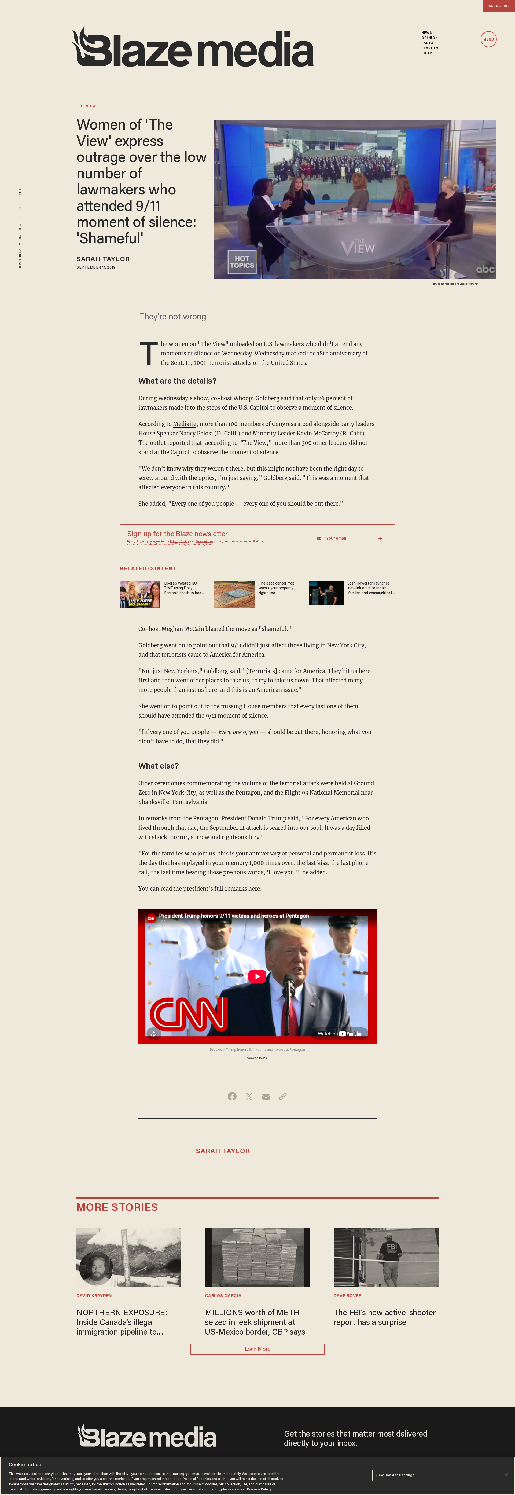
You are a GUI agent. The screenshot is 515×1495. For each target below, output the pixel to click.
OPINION (429, 38)
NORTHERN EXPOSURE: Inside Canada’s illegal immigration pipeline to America (121, 1323)
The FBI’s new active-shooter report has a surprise (385, 1318)
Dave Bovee (347, 1296)
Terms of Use (204, 541)
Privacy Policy (179, 541)
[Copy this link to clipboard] (282, 1096)
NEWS (426, 33)
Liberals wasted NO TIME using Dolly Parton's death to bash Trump (183, 589)
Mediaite (184, 424)
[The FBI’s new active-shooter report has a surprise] (386, 1257)
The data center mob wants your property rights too (277, 588)
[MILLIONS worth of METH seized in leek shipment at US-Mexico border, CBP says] (257, 1257)
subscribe (499, 6)
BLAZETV (430, 48)
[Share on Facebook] (232, 1096)
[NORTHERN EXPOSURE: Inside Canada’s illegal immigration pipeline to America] (128, 1257)
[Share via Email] (266, 1096)
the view (86, 106)
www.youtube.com (257, 1058)
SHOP (426, 53)
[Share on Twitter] (249, 1096)
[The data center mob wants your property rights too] (234, 594)
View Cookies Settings (395, 1475)
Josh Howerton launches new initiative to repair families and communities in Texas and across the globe (371, 589)
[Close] (506, 1475)
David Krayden (94, 1296)
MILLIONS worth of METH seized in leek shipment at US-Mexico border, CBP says (255, 1323)
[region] (257, 1476)
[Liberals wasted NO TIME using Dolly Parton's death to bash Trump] (140, 594)
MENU (488, 39)
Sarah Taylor (103, 259)
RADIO (427, 43)
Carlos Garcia (223, 1296)
